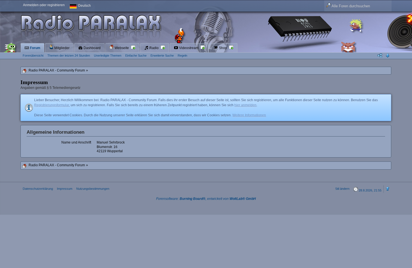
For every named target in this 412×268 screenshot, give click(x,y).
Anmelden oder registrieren (44, 5)
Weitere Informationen (249, 115)
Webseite (122, 48)
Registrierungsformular (51, 105)
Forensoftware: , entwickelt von (206, 199)
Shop (223, 48)
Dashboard (92, 48)
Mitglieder (62, 48)
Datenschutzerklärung (38, 188)
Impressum (64, 188)
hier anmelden (245, 105)
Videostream (188, 48)
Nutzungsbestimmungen (92, 188)
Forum (34, 48)
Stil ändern (342, 188)
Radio (154, 48)
